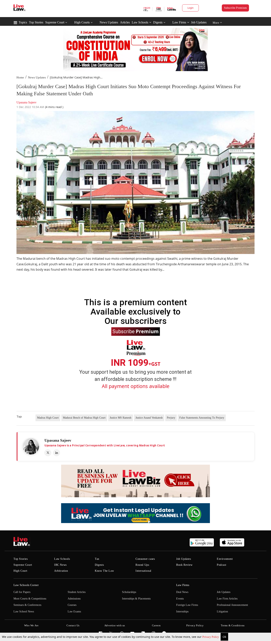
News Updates (109, 22)
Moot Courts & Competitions (29, 598)
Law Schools (140, 22)
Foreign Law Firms (187, 604)
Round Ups (142, 564)
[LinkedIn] (56, 452)
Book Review (184, 564)
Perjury (171, 417)
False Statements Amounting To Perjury (201, 417)
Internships (182, 611)
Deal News (182, 592)
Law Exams (74, 611)
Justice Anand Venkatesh (149, 417)
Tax (97, 558)
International (143, 570)
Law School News (23, 611)
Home (20, 77)
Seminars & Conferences (27, 604)
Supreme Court (54, 22)
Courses (72, 604)
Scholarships (129, 592)
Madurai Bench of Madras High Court (84, 417)
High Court (20, 570)
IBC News (60, 564)
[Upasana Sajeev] (31, 446)
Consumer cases (145, 558)
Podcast (221, 564)
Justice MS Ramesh (120, 417)
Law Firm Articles (227, 598)
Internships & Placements (136, 598)
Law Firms (179, 22)
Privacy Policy (211, 636)
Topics (23, 22)
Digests (157, 22)
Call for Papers (21, 592)
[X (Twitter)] (47, 452)
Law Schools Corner (26, 585)
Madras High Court (48, 417)
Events (180, 598)
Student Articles (77, 592)
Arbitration (61, 570)
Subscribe (135, 331)
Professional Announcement (232, 604)
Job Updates (199, 22)
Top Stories (36, 22)
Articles (125, 22)
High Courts (82, 22)
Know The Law (104, 570)
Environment (225, 558)
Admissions (74, 598)
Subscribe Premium (235, 7)
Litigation (222, 611)
